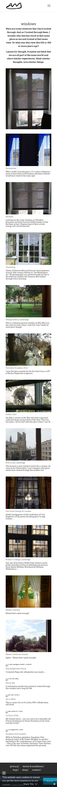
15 (45, 124)
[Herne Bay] (12, 678)
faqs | (16, 770)
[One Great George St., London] (28, 508)
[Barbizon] (28, 128)
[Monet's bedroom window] (28, 651)
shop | (25, 770)
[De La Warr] (13, 694)
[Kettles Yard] (28, 411)
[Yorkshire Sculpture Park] (28, 365)
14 (43, 124)
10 (33, 124)
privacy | (14, 766)
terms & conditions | (33, 766)
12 (38, 124)
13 (41, 124)
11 (36, 124)
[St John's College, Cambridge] (28, 556)
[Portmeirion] (28, 165)
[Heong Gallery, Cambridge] (28, 316)
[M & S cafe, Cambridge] (28, 460)
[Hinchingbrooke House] (19, 664)
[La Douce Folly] (14, 711)
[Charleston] (28, 264)
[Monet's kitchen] (28, 607)
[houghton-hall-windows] (14, 729)
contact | (36, 770)
